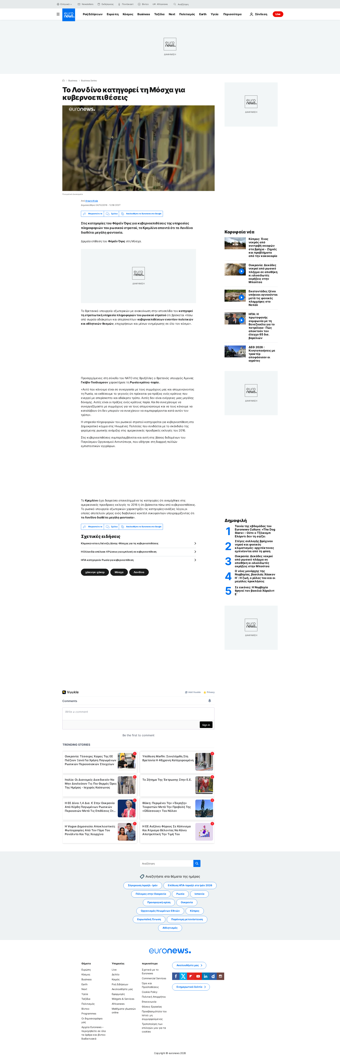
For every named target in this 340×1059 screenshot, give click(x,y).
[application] (138, 148)
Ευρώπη (112, 14)
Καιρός (116, 979)
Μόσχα (119, 571)
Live (278, 14)
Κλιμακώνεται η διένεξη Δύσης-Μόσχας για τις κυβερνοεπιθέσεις (119, 543)
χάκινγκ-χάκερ (94, 571)
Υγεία (214, 14)
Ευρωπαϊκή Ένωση (149, 919)
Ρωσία (180, 893)
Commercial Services (154, 978)
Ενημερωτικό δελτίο (189, 986)
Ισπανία (199, 893)
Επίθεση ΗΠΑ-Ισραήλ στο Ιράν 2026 (190, 885)
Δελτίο (115, 974)
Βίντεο (85, 1008)
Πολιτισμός (187, 14)
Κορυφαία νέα (239, 231)
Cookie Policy (149, 991)
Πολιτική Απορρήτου (154, 996)
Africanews (118, 1003)
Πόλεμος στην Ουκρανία (151, 893)
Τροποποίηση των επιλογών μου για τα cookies (154, 1027)
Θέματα (86, 963)
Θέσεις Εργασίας (152, 1006)
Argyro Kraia (91, 200)
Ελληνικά (65, 4)
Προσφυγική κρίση (159, 902)
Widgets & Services (123, 998)
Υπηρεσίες (118, 963)
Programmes (88, 1013)
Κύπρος (194, 910)
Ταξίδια (159, 14)
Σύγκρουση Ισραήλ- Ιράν (143, 885)
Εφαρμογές (118, 994)
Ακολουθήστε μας (122, 989)
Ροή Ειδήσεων (93, 14)
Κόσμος (128, 14)
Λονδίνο (139, 571)
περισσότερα (149, 963)
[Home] (63, 80)
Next (172, 14)
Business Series (89, 81)
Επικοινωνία (149, 1001)
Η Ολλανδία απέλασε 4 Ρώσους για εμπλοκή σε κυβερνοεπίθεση (119, 551)
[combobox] (192, 4)
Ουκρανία (187, 902)
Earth (202, 14)
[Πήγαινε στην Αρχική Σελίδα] (68, 14)
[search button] (175, 4)
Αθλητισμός (170, 927)
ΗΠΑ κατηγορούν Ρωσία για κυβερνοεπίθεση (107, 559)
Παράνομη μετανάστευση (187, 919)
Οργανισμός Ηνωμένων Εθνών (160, 910)
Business (143, 14)
